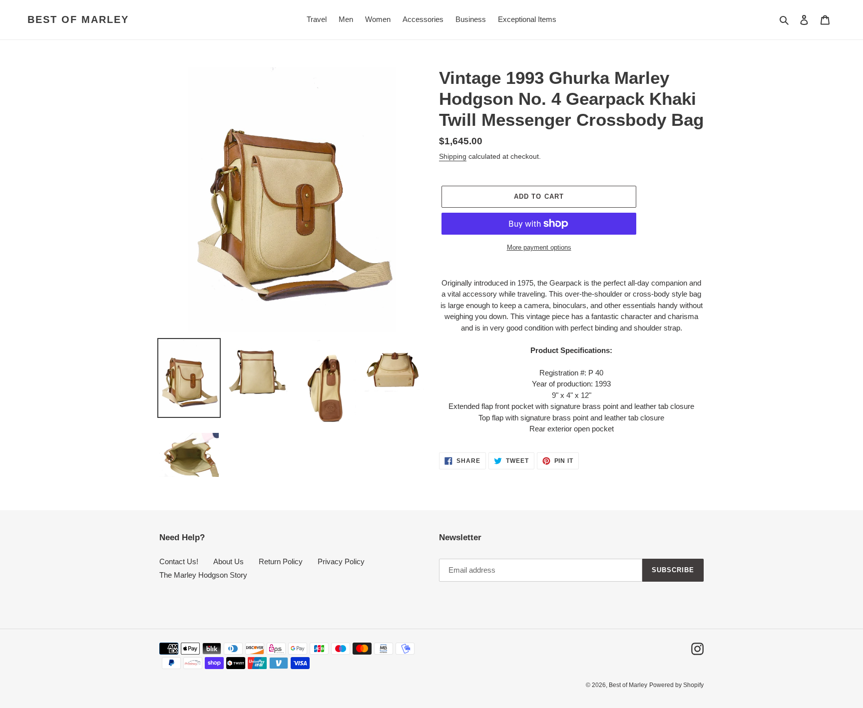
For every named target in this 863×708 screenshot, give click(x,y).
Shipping (452, 156)
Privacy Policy (341, 561)
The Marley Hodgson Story (203, 575)
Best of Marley (78, 19)
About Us (228, 561)
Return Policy (281, 561)
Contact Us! (178, 561)
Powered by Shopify (676, 685)
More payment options (539, 247)
